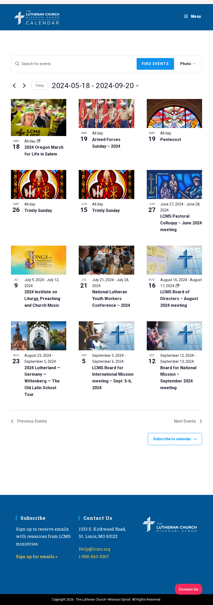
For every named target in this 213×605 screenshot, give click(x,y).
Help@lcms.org (94, 549)
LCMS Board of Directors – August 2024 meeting (179, 298)
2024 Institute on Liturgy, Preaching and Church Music (42, 298)
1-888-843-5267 (94, 556)
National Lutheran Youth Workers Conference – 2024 (111, 298)
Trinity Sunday (38, 210)
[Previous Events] (14, 86)
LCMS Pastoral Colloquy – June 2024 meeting (181, 223)
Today (39, 85)
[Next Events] (24, 86)
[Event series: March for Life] (38, 141)
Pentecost (170, 139)
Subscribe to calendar (172, 439)
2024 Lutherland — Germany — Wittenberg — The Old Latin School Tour (42, 381)
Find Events (155, 64)
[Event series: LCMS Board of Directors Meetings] (177, 286)
